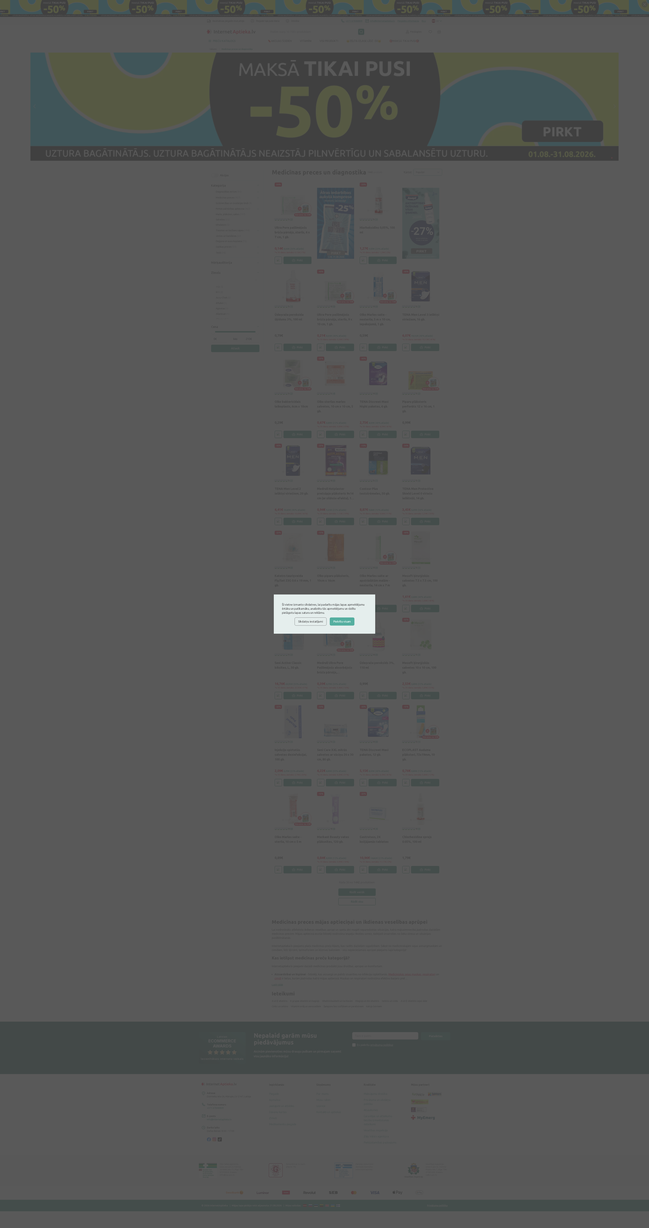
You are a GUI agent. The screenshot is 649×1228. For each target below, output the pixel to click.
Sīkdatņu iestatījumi (310, 621)
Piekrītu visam (342, 621)
